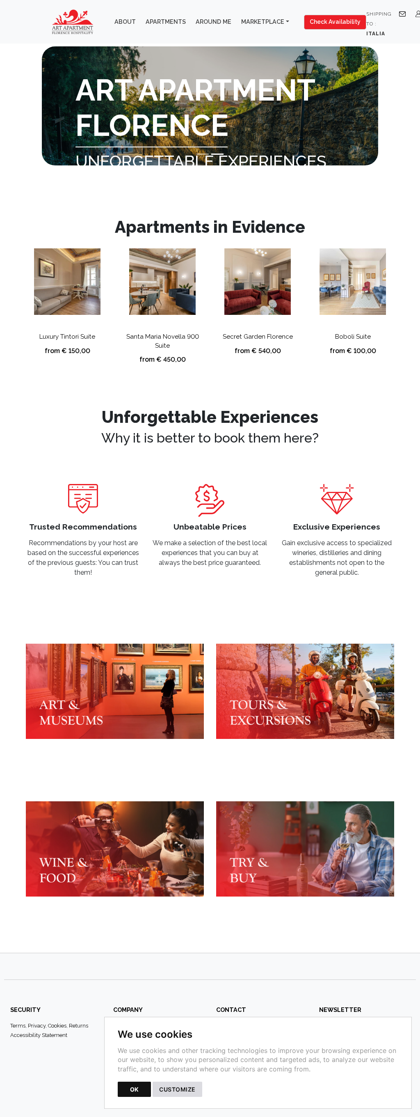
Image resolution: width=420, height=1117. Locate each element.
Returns (78, 1026)
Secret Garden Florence (258, 336)
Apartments (166, 21)
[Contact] (404, 13)
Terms (17, 1026)
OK (134, 1089)
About (125, 21)
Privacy (37, 1026)
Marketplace (262, 21)
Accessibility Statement (38, 1035)
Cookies (57, 1026)
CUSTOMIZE (177, 1089)
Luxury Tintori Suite (67, 336)
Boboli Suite (353, 336)
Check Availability (335, 21)
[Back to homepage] (76, 21)
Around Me (213, 21)
